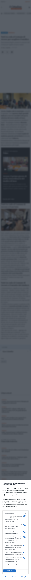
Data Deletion (6, 576)
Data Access (15, 576)
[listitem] (15, 513)
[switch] (24, 516)
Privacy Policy (24, 576)
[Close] (27, 483)
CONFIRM (9, 571)
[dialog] (15, 530)
